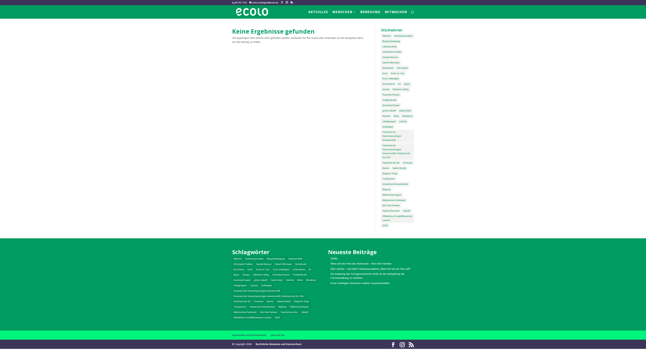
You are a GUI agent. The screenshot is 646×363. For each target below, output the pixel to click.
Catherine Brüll (389, 46)
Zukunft (406, 210)
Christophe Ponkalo (391, 51)
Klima (396, 116)
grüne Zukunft (389, 110)
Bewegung (370, 12)
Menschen (342, 12)
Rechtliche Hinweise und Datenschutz (279, 344)
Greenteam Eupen (391, 105)
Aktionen (386, 35)
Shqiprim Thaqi (389, 173)
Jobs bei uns (278, 335)
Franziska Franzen (391, 94)
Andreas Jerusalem (403, 35)
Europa (385, 89)
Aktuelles (318, 12)
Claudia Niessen (390, 57)
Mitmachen (396, 12)
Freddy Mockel (389, 100)
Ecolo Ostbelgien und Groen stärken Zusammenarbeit (360, 283)
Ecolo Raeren (388, 84)
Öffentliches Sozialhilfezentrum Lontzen (397, 218)
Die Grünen (402, 68)
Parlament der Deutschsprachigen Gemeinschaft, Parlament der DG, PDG (396, 151)
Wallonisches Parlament (393, 200)
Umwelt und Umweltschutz (395, 184)
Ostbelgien (387, 126)
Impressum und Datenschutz (249, 335)
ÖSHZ (385, 225)
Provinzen (407, 162)
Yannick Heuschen (391, 210)
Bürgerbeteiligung (391, 41)
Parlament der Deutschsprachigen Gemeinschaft (391, 136)
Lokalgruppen (389, 121)
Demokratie (388, 68)
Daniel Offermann (390, 62)
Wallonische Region (391, 194)
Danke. (334, 258)
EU (399, 84)
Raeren (385, 168)
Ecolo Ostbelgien (390, 78)
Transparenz (388, 178)
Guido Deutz (405, 110)
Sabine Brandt (399, 168)
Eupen (407, 84)
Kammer (386, 116)
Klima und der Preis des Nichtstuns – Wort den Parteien (360, 263)
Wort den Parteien (391, 205)
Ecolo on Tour (397, 73)
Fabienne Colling (401, 89)
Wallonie (386, 189)
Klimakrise (407, 116)
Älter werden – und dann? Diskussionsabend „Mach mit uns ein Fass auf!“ (370, 268)
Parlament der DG (391, 162)
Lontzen (403, 121)
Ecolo (385, 73)
